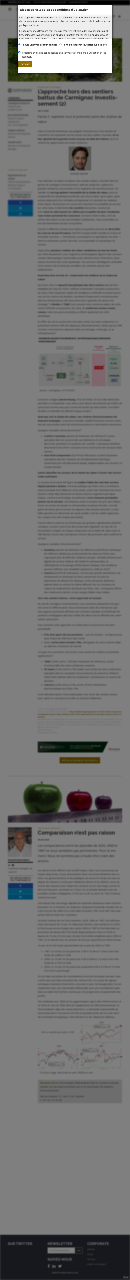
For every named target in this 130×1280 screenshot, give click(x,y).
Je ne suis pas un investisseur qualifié (85, 44)
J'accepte (25, 63)
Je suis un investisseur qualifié (39, 44)
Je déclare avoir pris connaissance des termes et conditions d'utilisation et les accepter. (64, 54)
